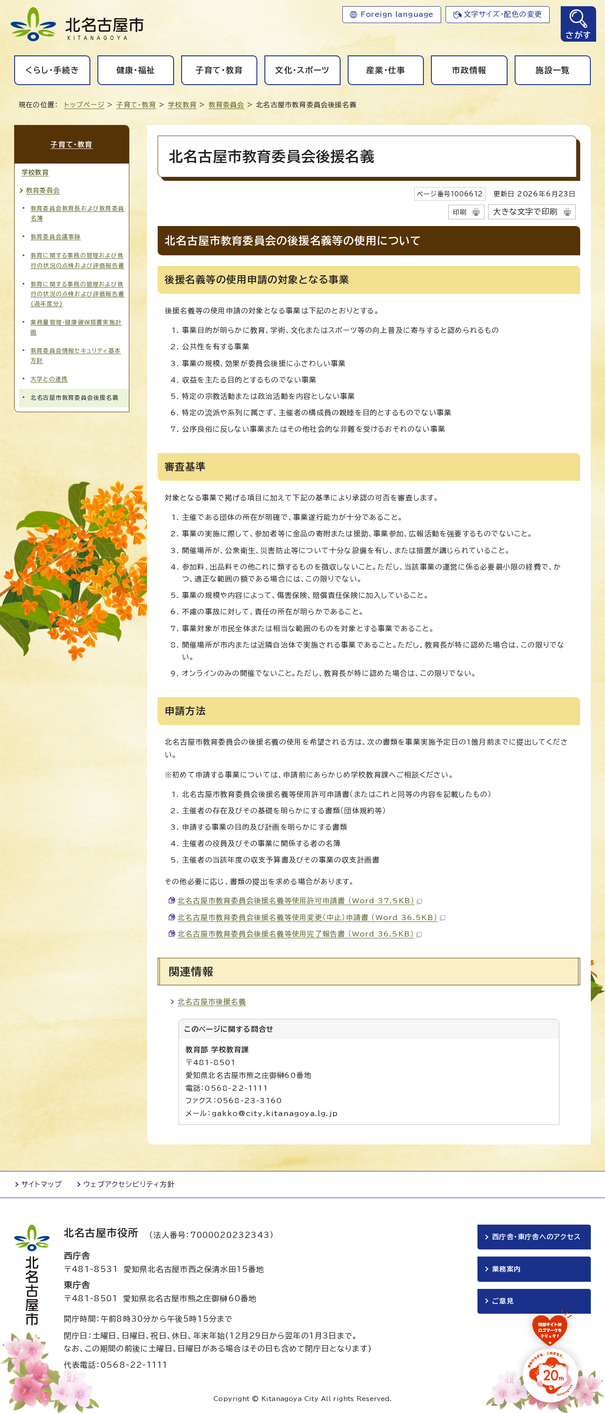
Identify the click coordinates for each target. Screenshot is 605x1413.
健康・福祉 (135, 70)
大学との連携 (49, 379)
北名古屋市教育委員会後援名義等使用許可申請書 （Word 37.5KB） (296, 900)
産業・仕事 (385, 70)
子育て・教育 (219, 70)
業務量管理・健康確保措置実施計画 (76, 327)
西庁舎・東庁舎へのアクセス (536, 1236)
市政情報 (469, 70)
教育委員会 (226, 104)
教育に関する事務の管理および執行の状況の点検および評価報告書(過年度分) (77, 294)
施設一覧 (552, 70)
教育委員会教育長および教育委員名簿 (77, 213)
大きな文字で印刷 (525, 211)
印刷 (459, 212)
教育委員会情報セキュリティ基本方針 (76, 355)
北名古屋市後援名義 (212, 1001)
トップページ (84, 104)
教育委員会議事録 (56, 237)
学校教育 (182, 104)
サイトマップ (41, 1184)
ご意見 (503, 1301)
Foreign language (397, 14)
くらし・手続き (52, 70)
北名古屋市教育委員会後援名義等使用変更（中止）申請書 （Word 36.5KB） (308, 917)
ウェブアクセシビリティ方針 (129, 1184)
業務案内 (506, 1269)
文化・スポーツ (302, 70)
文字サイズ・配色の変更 (503, 14)
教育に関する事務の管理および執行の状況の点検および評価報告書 (77, 260)
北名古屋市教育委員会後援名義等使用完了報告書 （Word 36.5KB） (296, 933)
